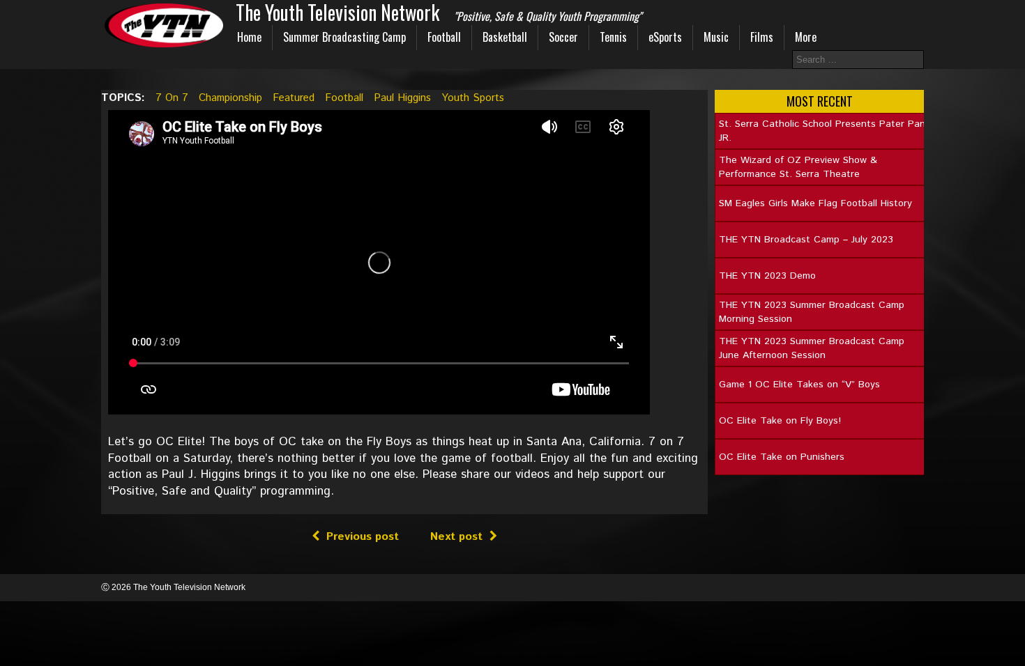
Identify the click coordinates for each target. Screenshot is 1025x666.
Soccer (563, 37)
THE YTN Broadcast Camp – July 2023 (806, 240)
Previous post (362, 537)
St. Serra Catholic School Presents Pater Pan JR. (822, 131)
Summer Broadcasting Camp (344, 37)
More (806, 37)
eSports (665, 37)
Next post (456, 537)
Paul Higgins (402, 98)
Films (761, 37)
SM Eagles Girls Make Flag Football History (815, 203)
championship (230, 98)
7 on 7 (171, 98)
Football (444, 37)
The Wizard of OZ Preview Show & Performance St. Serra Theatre (798, 167)
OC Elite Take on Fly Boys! (780, 421)
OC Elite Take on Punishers (781, 457)
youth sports (472, 98)
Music (716, 37)
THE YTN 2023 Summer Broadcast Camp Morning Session (811, 312)
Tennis (613, 37)
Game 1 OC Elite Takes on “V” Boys (799, 385)
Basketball (505, 37)
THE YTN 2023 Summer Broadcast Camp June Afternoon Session (811, 348)
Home (249, 37)
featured (293, 98)
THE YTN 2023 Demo (767, 276)
